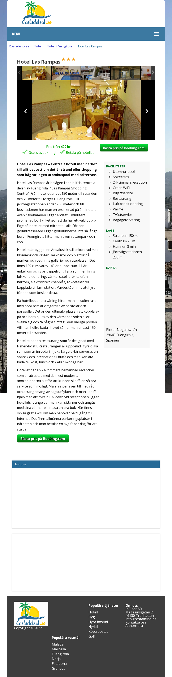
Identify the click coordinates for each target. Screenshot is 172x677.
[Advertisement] (86, 499)
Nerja (56, 658)
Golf (92, 636)
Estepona (59, 663)
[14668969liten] (126, 73)
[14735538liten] (66, 73)
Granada (58, 668)
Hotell (38, 46)
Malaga (58, 644)
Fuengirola (60, 654)
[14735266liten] (96, 73)
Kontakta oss (135, 622)
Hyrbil (93, 626)
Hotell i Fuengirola (59, 46)
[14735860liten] (36, 73)
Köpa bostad (98, 631)
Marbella (59, 649)
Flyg (92, 617)
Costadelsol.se (19, 46)
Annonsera (134, 625)
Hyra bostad (98, 622)
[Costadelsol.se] (37, 23)
